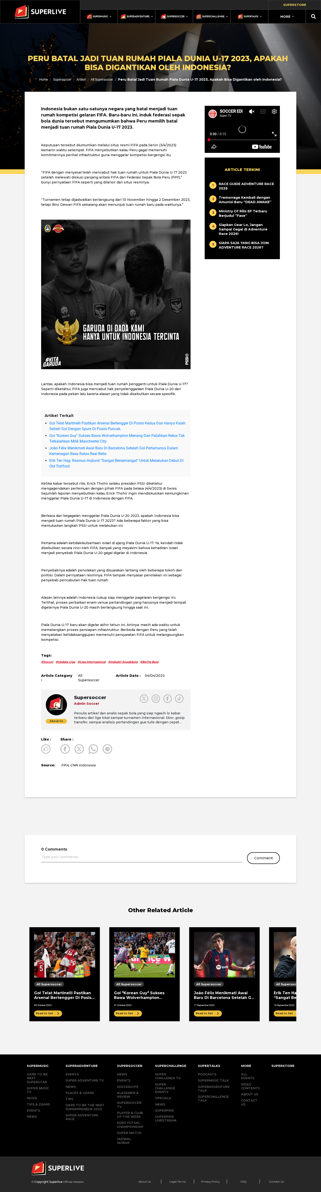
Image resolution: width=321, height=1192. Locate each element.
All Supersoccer (102, 79)
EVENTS (33, 1110)
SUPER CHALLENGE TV (167, 1076)
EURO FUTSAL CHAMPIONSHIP (130, 1124)
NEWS (32, 1116)
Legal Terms (177, 1181)
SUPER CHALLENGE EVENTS (165, 1088)
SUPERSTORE (282, 1066)
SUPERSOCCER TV (129, 1104)
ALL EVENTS (247, 1076)
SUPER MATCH (129, 1133)
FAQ (243, 1181)
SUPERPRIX (164, 1110)
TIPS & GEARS (38, 1104)
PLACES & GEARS (80, 1093)
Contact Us (276, 1181)
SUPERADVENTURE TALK (214, 1088)
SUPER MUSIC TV (38, 1090)
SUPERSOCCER (129, 1066)
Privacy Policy (210, 1181)
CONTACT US (249, 1102)
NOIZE (32, 1098)
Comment (263, 858)
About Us (144, 1181)
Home (43, 79)
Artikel (81, 79)
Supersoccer (62, 79)
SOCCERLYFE (127, 1087)
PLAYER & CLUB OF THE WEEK (130, 1114)
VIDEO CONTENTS (250, 1086)
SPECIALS (163, 1098)
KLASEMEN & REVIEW (128, 1094)
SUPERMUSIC (38, 1066)
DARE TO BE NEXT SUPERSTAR (37, 1078)
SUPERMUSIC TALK (213, 1080)
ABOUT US (249, 1094)
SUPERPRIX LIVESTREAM (165, 1118)
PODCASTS (207, 1074)
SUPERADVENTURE (82, 1066)
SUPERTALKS (209, 1066)
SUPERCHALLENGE (170, 1066)
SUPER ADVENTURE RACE (82, 1117)
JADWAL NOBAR (124, 1140)
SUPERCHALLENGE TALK (213, 1098)
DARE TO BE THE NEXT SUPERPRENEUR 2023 (85, 1107)
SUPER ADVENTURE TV (85, 1080)
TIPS (69, 1099)
